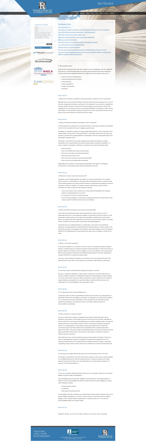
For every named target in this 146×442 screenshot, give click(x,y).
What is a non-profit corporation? (67, 40)
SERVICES (82, 13)
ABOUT (88, 13)
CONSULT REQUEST (104, 13)
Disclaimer (83, 437)
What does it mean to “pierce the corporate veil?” (72, 35)
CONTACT (112, 13)
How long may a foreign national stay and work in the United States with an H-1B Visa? (82, 50)
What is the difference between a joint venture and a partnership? (76, 37)
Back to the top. (62, 95)
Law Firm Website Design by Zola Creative (73, 438)
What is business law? (64, 27)
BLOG (97, 13)
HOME (77, 13)
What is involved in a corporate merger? (69, 47)
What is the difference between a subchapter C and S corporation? (76, 32)
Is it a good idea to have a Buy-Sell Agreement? (71, 45)
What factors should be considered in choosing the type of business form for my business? (84, 30)
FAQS (92, 13)
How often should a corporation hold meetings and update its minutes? (78, 42)
